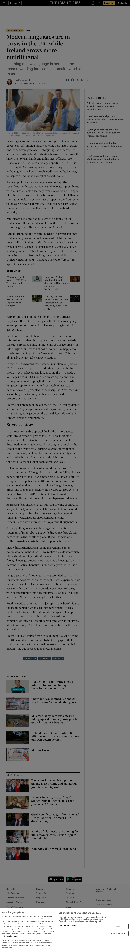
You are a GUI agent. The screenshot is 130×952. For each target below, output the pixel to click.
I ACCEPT (118, 926)
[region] (65, 930)
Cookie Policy (12, 936)
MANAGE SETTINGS (118, 933)
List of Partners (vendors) (68, 925)
